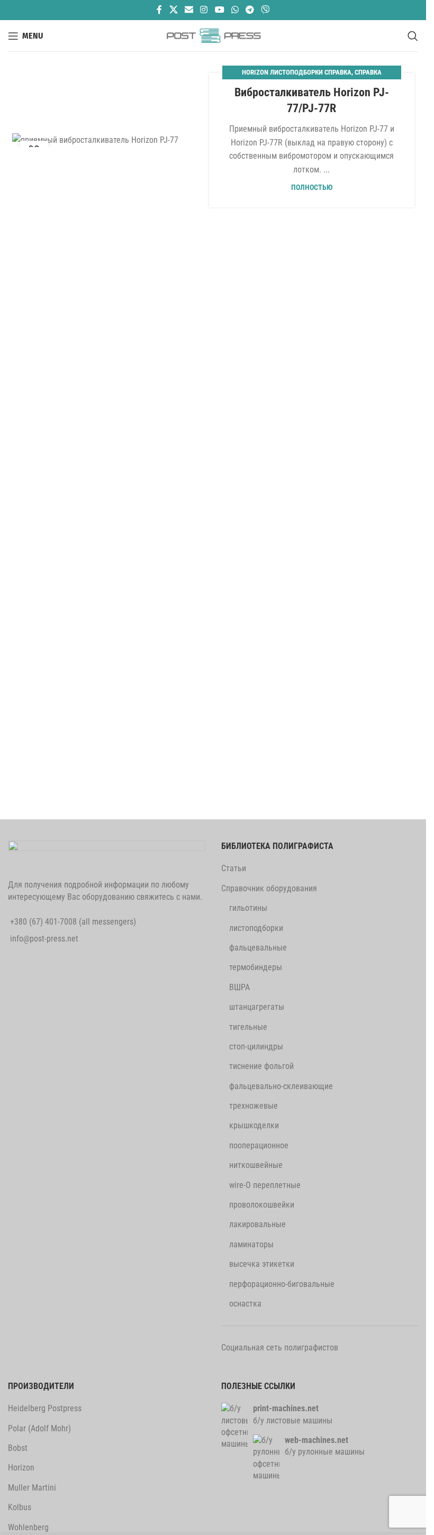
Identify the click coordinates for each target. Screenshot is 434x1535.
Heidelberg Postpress (45, 1408)
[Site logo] (213, 35)
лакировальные (257, 1224)
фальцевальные (258, 948)
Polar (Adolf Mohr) (39, 1428)
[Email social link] (188, 10)
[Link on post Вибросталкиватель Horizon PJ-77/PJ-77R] (115, 140)
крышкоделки (254, 1125)
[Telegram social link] (249, 10)
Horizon (21, 1468)
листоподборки (256, 928)
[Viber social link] (265, 10)
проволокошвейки (261, 1205)
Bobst (18, 1448)
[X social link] (173, 10)
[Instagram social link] (204, 10)
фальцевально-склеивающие (281, 1086)
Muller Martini (32, 1488)
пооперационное (258, 1145)
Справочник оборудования (269, 888)
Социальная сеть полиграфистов (279, 1347)
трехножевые (253, 1106)
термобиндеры (255, 967)
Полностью (311, 187)
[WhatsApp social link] (235, 10)
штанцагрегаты (256, 1007)
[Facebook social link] (159, 10)
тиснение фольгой (261, 1066)
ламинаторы (251, 1244)
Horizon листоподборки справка (296, 72)
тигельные (248, 1027)
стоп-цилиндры (256, 1046)
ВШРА (239, 987)
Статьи (233, 868)
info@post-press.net (44, 939)
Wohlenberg (28, 1527)
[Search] (412, 36)
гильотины (248, 908)
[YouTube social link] (219, 10)
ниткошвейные (256, 1165)
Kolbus (19, 1507)
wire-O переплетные (265, 1185)
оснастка (245, 1304)
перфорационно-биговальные (281, 1284)
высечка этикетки (261, 1264)
